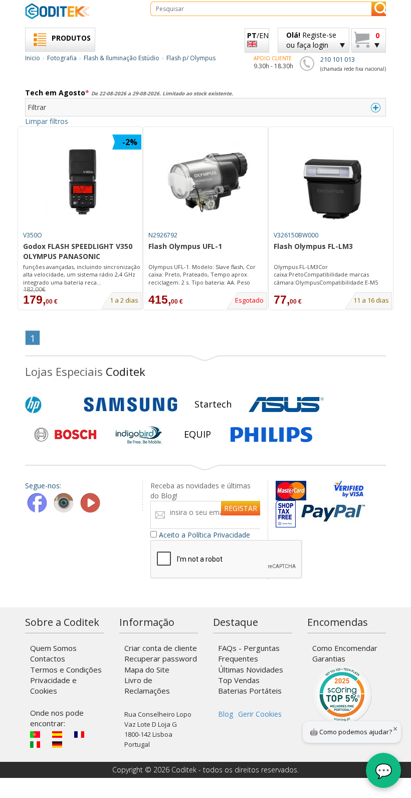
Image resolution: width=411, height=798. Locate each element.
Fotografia (62, 58)
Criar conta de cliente (160, 648)
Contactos (47, 658)
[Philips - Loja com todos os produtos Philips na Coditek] (271, 435)
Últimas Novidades (250, 669)
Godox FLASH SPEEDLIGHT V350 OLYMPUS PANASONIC (77, 251)
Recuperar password (160, 658)
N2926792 (162, 235)
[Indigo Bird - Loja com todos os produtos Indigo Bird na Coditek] (139, 435)
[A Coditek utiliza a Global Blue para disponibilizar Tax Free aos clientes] (286, 510)
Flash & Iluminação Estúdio (121, 58)
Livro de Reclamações (147, 685)
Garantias (328, 658)
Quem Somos (53, 648)
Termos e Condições (66, 669)
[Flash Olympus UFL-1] (207, 182)
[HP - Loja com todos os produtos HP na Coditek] (50, 404)
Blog (225, 714)
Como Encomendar (344, 648)
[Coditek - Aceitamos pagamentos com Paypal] (332, 510)
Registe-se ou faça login (311, 40)
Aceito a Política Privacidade (204, 535)
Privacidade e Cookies (53, 685)
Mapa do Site (146, 669)
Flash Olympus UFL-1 (185, 246)
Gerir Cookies (260, 714)
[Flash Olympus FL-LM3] (332, 182)
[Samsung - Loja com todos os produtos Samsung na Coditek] (130, 404)
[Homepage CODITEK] (80, 11)
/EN (258, 35)
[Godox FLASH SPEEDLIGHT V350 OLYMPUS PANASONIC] (82, 182)
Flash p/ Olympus (191, 58)
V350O (32, 235)
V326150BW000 (296, 235)
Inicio (32, 58)
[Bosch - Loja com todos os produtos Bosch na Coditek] (65, 435)
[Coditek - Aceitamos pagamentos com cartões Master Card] (303, 490)
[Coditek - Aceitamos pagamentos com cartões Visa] (348, 490)
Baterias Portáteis (250, 691)
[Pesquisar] (378, 9)
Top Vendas (239, 680)
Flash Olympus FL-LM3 (313, 246)
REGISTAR (240, 508)
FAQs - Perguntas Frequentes (249, 653)
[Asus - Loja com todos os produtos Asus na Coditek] (286, 404)
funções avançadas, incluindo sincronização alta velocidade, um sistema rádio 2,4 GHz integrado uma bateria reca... (81, 274)
